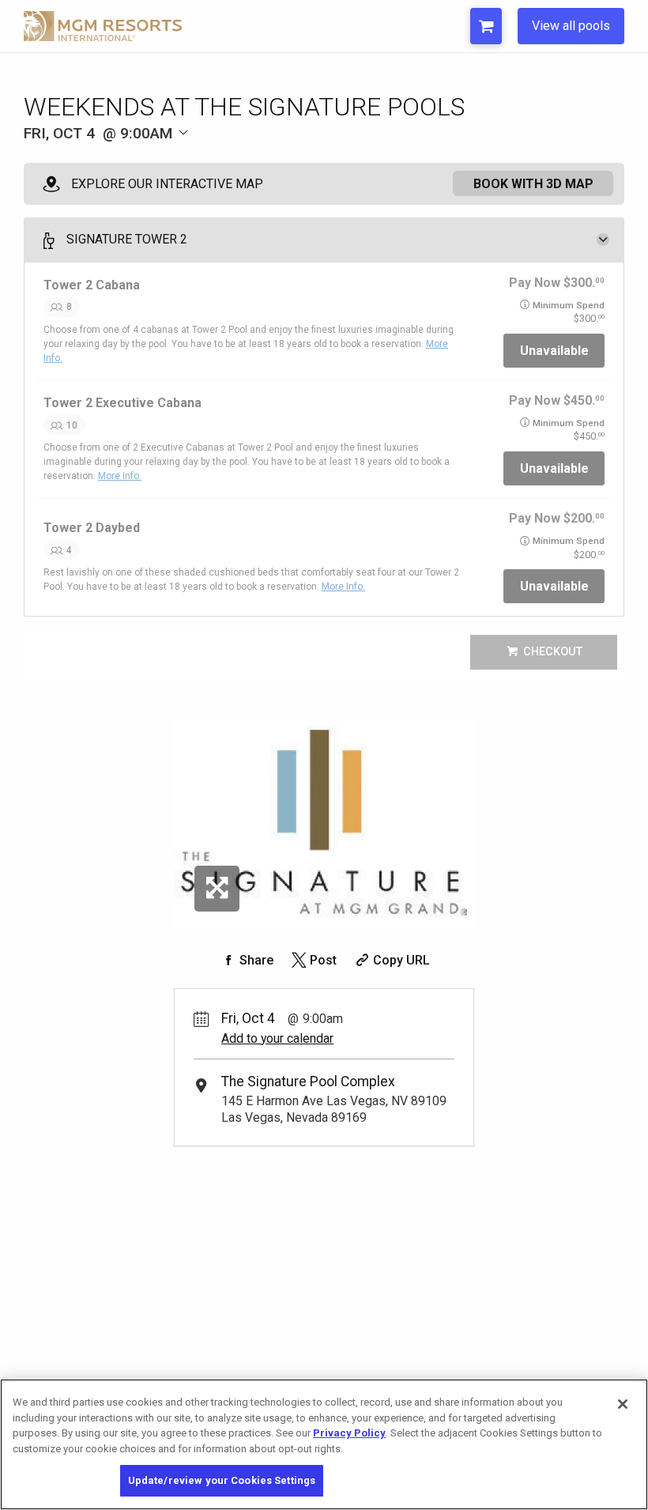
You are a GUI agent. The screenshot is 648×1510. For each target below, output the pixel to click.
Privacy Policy (349, 1433)
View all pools (571, 25)
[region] (324, 1444)
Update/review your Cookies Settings (222, 1480)
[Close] (622, 1404)
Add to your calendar (277, 1038)
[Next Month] (281, 159)
